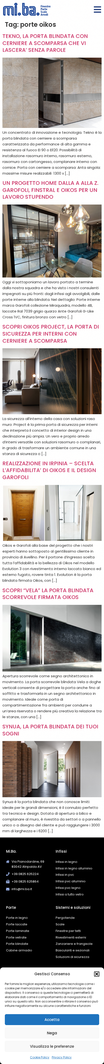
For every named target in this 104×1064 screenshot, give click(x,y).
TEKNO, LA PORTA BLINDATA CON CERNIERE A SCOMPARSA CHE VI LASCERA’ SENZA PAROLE (45, 43)
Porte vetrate (16, 937)
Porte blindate (17, 943)
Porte (11, 907)
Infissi (61, 851)
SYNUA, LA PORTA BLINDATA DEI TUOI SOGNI (50, 730)
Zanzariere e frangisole (74, 943)
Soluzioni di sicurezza (72, 957)
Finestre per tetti (68, 931)
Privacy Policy (62, 1057)
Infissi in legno (66, 861)
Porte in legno (17, 917)
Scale (60, 924)
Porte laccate (16, 924)
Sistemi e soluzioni (73, 907)
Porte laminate (17, 931)
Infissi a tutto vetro (70, 894)
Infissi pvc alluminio (71, 881)
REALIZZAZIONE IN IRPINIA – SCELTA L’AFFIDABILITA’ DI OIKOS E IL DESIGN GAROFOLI (49, 470)
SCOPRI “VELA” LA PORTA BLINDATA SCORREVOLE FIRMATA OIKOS (47, 594)
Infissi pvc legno (68, 887)
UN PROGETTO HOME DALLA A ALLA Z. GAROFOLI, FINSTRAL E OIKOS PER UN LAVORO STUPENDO (50, 190)
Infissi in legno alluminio (74, 868)
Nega (52, 1033)
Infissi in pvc (65, 874)
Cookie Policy (39, 1057)
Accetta (52, 1019)
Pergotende (65, 917)
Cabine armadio (19, 950)
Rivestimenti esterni (71, 937)
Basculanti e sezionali (72, 950)
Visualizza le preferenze (52, 1046)
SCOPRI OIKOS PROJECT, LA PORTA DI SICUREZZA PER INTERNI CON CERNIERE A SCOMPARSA (50, 333)
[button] (96, 974)
